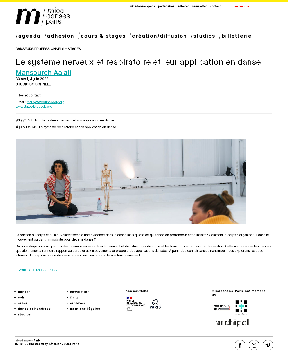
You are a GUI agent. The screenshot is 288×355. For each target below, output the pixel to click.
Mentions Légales (85, 308)
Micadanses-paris (142, 6)
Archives (78, 303)
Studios (205, 36)
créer (23, 303)
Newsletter (199, 6)
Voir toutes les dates (38, 270)
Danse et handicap (34, 308)
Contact (215, 6)
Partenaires (166, 6)
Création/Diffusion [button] (159, 36)
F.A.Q (74, 297)
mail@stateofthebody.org (45, 102)
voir (21, 297)
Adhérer (183, 6)
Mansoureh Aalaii (43, 72)
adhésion (61, 36)
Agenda (29, 36)
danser (24, 292)
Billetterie (237, 36)
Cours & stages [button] (103, 36)
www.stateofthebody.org (34, 106)
